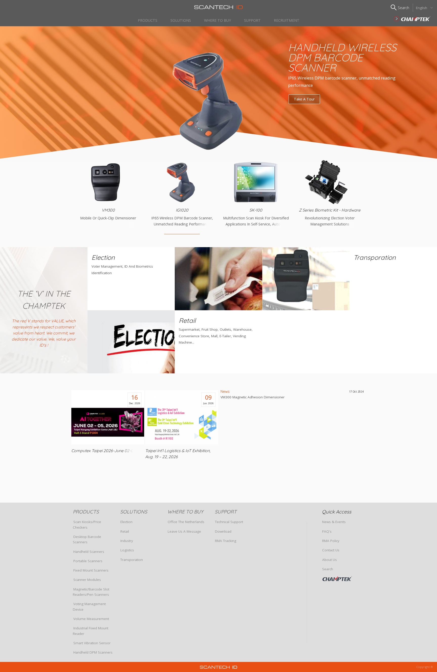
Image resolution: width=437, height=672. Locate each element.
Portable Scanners (87, 561)
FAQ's (327, 531)
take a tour (304, 99)
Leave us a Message (184, 531)
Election (126, 522)
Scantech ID (218, 7)
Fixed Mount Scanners (90, 570)
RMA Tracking (225, 540)
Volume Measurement (91, 618)
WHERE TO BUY (217, 20)
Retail (124, 531)
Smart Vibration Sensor (92, 643)
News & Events (334, 522)
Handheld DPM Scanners (93, 652)
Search (327, 569)
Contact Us (330, 550)
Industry (126, 540)
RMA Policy (330, 540)
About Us (329, 559)
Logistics (127, 550)
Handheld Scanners (88, 551)
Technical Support (229, 522)
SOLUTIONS (180, 20)
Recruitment (286, 20)
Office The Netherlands (186, 522)
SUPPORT (252, 20)
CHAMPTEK (344, 578)
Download (223, 531)
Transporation (131, 559)
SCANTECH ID (412, 19)
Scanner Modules (87, 579)
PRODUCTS (147, 20)
